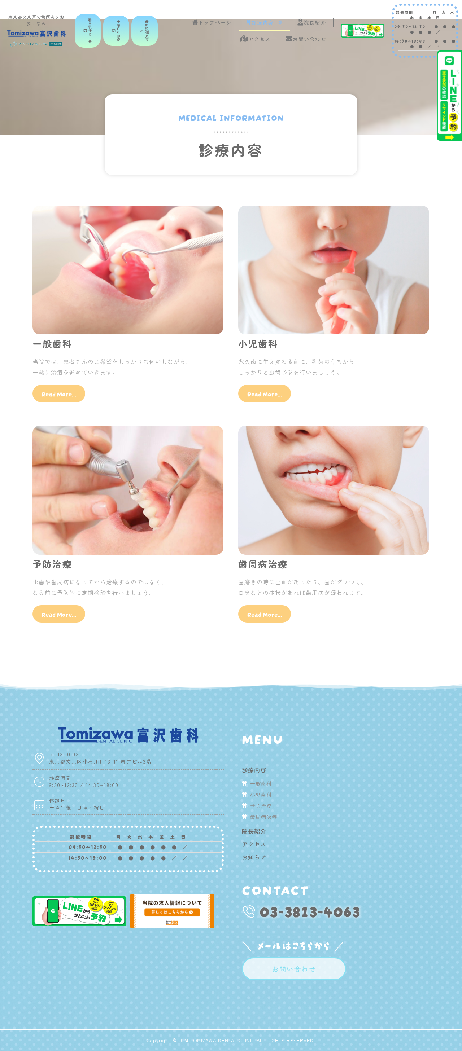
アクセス (259, 39)
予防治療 (52, 563)
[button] (88, 31)
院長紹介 (315, 22)
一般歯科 (52, 343)
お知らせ (254, 857)
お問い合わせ (309, 39)
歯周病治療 (263, 563)
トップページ (215, 22)
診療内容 (263, 22)
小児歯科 (258, 343)
